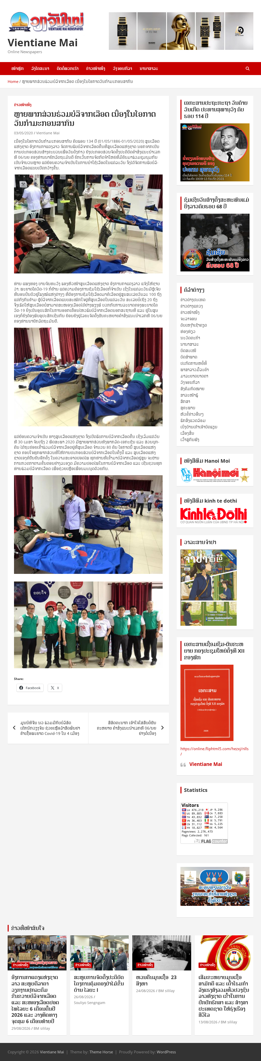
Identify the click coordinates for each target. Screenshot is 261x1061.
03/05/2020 (23, 132)
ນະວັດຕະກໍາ (190, 337)
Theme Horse (101, 1051)
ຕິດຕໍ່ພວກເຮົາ (68, 68)
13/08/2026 (208, 1022)
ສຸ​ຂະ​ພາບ (187, 407)
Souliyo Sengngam (89, 1002)
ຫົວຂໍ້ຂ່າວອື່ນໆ (192, 414)
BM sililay (42, 1028)
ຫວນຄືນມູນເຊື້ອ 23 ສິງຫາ (156, 980)
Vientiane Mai (43, 42)
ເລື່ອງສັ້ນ (187, 433)
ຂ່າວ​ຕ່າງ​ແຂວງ (191, 306)
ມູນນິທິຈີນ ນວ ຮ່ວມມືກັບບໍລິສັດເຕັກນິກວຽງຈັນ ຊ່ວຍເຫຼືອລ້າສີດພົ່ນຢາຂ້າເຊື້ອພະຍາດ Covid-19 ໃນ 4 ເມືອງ (50, 728)
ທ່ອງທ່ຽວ (187, 331)
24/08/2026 (145, 990)
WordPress (166, 1051)
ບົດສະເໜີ (188, 350)
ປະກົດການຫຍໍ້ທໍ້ (193, 363)
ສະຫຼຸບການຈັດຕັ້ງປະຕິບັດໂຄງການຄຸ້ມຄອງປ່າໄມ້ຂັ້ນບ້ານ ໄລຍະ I (99, 983)
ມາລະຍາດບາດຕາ (194, 376)
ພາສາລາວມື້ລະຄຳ (194, 369)
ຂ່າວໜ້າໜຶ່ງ (95, 68)
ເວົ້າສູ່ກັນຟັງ (189, 439)
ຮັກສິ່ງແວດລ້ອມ (193, 420)
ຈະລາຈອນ (188, 318)
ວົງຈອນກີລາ (122, 68)
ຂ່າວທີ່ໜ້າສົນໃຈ (27, 928)
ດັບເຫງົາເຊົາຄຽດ (193, 325)
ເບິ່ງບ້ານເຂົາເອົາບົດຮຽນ (198, 426)
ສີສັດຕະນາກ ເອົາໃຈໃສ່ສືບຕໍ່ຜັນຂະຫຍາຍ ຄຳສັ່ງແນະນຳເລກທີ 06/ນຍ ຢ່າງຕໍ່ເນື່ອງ (126, 728)
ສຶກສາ (185, 401)
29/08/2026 (20, 1028)
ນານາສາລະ (149, 68)
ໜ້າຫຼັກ (17, 68)
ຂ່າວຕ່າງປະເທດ (192, 299)
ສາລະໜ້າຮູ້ (189, 395)
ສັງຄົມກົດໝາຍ (192, 388)
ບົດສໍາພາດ (188, 356)
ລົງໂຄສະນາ (40, 68)
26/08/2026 (83, 996)
